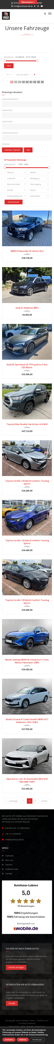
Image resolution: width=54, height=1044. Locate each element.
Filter (9, 65)
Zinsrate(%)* (7, 121)
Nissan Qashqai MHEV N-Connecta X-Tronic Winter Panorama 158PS (27, 661)
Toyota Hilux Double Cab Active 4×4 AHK (27, 424)
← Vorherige (12, 801)
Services (8, 864)
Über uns (9, 860)
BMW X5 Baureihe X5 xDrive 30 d (27, 251)
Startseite (9, 855)
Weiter (44, 801)
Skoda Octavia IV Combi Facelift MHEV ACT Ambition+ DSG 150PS (27, 721)
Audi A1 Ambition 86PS (27, 307)
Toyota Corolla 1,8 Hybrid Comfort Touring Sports (27, 482)
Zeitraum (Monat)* (10, 133)
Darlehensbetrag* (10, 99)
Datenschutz (14, 1026)
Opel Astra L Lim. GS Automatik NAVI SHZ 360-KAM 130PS (27, 780)
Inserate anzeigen (16, 967)
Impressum (40, 1026)
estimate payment (12, 150)
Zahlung (6, 144)
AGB (23, 1026)
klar (28, 150)
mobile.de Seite (11, 869)
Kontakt (8, 873)
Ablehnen (22, 1040)
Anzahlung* (7, 110)
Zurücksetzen (13, 202)
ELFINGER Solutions (27, 1023)
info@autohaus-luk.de (23, 6)
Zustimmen (9, 1040)
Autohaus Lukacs (27, 1020)
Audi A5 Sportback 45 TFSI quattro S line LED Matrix (27, 366)
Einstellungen (37, 1040)
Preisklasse (9, 57)
